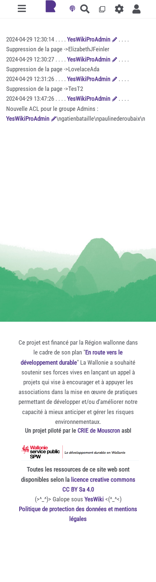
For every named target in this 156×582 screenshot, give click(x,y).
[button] (136, 9)
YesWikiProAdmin (88, 39)
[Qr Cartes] (102, 9)
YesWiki (94, 499)
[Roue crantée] (119, 9)
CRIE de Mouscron (99, 430)
